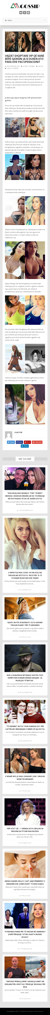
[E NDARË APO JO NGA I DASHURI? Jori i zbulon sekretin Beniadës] (25, 760)
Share (20, 442)
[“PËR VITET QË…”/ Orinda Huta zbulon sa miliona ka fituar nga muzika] (25, 811)
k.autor (40, 66)
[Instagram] (28, 12)
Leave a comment (13, 68)
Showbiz (32, 66)
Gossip (25, 66)
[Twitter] (20, 12)
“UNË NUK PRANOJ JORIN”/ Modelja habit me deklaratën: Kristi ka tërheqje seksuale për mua (25, 984)
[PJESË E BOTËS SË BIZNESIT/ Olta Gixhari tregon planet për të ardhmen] (25, 608)
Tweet (12, 442)
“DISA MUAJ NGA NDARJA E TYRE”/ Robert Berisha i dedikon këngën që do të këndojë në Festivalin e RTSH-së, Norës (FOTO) (25, 496)
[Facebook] (24, 12)
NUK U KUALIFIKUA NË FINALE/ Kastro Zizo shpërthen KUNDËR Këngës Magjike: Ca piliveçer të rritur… (25, 678)
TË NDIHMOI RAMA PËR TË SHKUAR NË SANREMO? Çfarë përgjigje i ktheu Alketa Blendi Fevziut (25, 934)
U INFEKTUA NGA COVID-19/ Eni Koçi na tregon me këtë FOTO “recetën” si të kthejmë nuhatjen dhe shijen (25, 575)
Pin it (28, 442)
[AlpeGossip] (25, 5)
